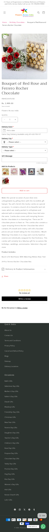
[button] (4, 12)
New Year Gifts (10, 422)
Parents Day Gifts (11, 428)
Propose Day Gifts (11, 453)
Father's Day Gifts (11, 396)
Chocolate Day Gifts (12, 459)
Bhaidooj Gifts (10, 407)
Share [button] (6, 276)
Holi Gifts (8, 490)
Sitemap (8, 361)
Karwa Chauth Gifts (12, 495)
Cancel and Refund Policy (14, 351)
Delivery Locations (11, 366)
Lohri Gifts (8, 500)
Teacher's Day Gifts (12, 438)
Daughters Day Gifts (12, 433)
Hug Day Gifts (10, 474)
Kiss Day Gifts (9, 479)
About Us (8, 330)
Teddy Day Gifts (10, 464)
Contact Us (9, 335)
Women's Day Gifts (12, 484)
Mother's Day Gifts (11, 391)
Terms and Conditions (13, 341)
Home (4, 22)
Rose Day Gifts (10, 448)
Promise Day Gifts (11, 469)
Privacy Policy (10, 346)
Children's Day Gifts (12, 443)
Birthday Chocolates (17, 22)
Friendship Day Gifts (12, 412)
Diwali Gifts (9, 402)
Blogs (7, 356)
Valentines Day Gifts (12, 386)
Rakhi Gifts (8, 381)
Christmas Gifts (10, 417)
